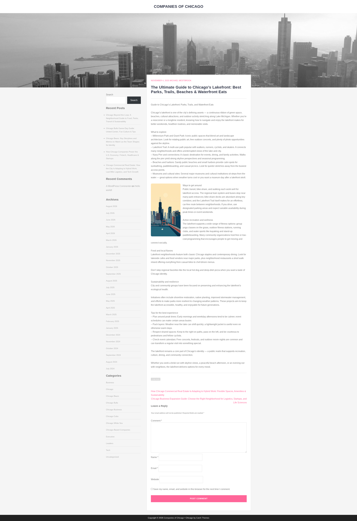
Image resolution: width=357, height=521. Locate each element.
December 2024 (113, 335)
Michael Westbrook (180, 80)
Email (154, 468)
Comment (156, 420)
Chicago (156, 379)
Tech (108, 450)
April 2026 (110, 233)
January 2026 (112, 247)
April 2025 (110, 308)
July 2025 (110, 287)
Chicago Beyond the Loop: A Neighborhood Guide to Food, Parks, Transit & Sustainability (122, 118)
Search (109, 94)
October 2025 (112, 267)
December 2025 (113, 254)
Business (110, 382)
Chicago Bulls (112, 403)
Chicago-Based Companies (118, 430)
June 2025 (110, 294)
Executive (110, 437)
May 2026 (110, 226)
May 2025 (110, 301)
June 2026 (110, 220)
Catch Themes (202, 518)
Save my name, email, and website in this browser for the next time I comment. (191, 489)
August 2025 (111, 281)
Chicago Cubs (112, 416)
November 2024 (113, 341)
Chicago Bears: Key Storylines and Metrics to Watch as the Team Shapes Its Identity (122, 141)
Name (154, 457)
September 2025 (113, 274)
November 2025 (113, 260)
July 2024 (110, 368)
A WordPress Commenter (118, 186)
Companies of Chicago (178, 6)
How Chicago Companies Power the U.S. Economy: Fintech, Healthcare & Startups (122, 155)
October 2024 (112, 348)
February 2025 (112, 321)
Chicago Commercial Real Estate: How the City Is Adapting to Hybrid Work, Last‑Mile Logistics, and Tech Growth (123, 168)
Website (155, 479)
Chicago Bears (112, 396)
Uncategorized (112, 457)
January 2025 (112, 328)
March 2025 (111, 314)
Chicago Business (114, 409)
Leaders (109, 443)
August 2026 (111, 206)
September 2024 (113, 355)
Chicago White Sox (114, 423)
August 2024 (111, 362)
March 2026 (111, 240)
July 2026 (110, 213)
